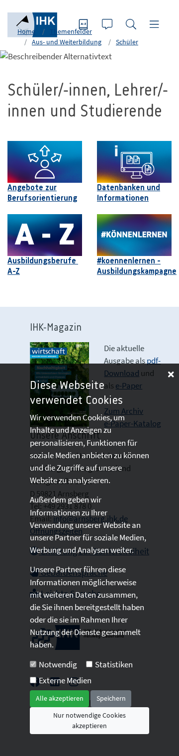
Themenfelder (71, 31)
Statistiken (114, 664)
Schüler (127, 41)
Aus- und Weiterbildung (66, 41)
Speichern (111, 698)
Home (26, 31)
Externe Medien (65, 680)
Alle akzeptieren (60, 698)
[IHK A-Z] (84, 25)
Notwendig (58, 664)
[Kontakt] (108, 25)
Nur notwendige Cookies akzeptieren (89, 720)
